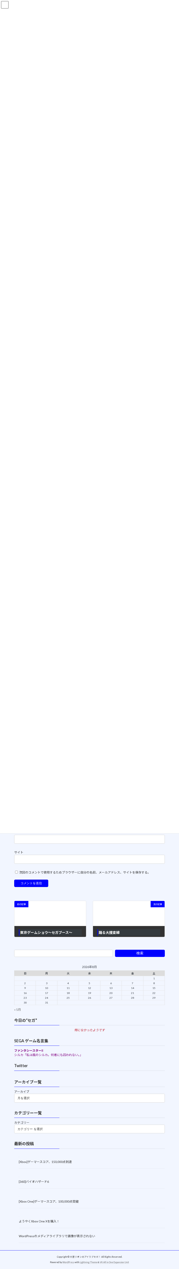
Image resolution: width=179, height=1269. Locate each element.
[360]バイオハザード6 (34, 1181)
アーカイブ (21, 1091)
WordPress (68, 1262)
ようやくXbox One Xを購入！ (39, 1221)
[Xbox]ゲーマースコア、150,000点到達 (45, 1162)
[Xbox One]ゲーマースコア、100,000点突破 (49, 1201)
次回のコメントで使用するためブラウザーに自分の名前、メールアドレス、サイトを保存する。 (85, 872)
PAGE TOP (171, 1226)
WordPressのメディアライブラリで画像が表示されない (57, 1236)
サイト (18, 852)
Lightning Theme (88, 1262)
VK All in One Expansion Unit (114, 1262)
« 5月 (17, 1009)
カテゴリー (21, 1122)
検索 (139, 953)
